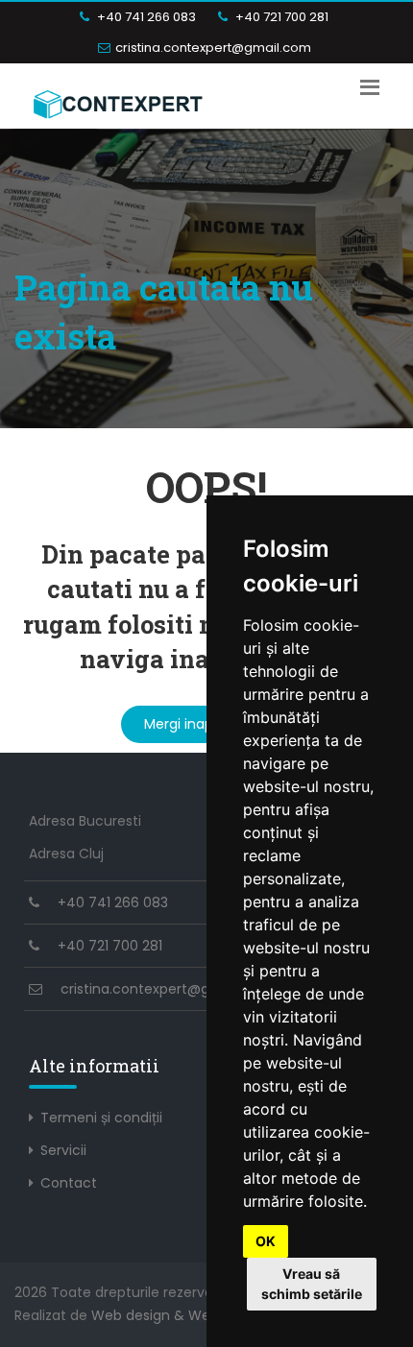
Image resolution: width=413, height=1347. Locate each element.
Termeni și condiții (101, 1117)
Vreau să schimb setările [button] (311, 1283)
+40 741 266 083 (145, 17)
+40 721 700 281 (280, 17)
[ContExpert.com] (118, 101)
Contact (68, 1182)
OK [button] (265, 1241)
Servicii (63, 1150)
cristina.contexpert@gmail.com (213, 47)
